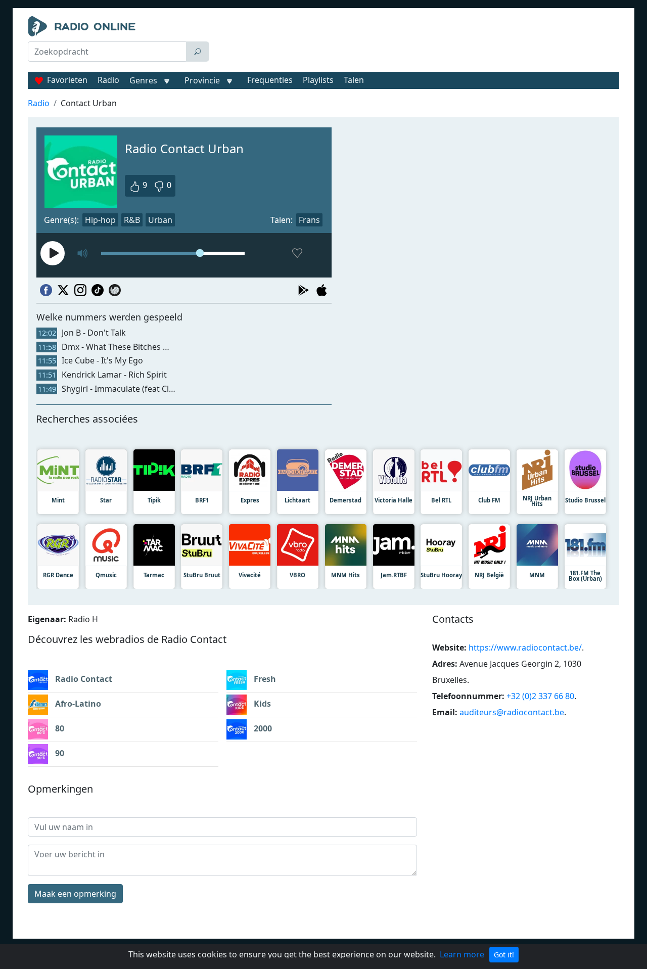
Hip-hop (100, 219)
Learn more (462, 954)
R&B (132, 219)
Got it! (504, 954)
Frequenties (270, 79)
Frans (309, 219)
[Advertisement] (416, 41)
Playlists (318, 79)
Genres (143, 80)
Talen (354, 79)
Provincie (203, 80)
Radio (108, 79)
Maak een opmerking (75, 893)
